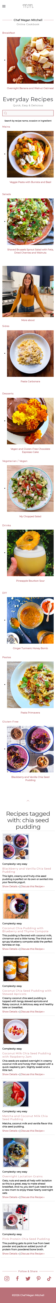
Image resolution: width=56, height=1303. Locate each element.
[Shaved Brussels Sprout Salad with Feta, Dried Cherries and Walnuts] (30, 221)
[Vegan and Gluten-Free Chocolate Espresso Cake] (30, 420)
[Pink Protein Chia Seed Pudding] (15, 1216)
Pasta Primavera (30, 712)
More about (28, 320)
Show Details (9, 886)
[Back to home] (28, 6)
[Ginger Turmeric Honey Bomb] (30, 620)
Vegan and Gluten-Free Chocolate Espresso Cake (30, 450)
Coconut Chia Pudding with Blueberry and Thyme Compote (25, 930)
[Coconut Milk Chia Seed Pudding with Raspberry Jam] (15, 1031)
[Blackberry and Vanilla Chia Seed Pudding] (30, 748)
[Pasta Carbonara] (30, 353)
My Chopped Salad (30, 516)
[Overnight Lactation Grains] (15, 1152)
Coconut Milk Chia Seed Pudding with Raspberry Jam (26, 1055)
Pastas (6, 657)
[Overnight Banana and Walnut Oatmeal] (30, 60)
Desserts (8, 393)
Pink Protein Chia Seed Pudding (26, 1238)
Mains (6, 126)
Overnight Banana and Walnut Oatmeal (30, 88)
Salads (6, 194)
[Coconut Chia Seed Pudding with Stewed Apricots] (15, 968)
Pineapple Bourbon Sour (30, 580)
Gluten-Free (10, 721)
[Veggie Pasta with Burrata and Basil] (30, 154)
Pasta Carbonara (30, 381)
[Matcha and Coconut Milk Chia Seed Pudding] (15, 1094)
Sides (5, 326)
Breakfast (8, 32)
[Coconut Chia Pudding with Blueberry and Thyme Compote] (15, 906)
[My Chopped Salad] (30, 488)
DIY (4, 592)
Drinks (6, 525)
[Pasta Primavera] (30, 684)
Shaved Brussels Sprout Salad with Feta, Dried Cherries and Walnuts (30, 251)
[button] (3, 6)
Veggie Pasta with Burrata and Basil (30, 182)
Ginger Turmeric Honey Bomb (30, 648)
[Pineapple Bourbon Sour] (30, 552)
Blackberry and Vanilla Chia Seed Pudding (30, 779)
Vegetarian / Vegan (15, 461)
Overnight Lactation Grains (22, 1176)
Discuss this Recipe (32, 886)
